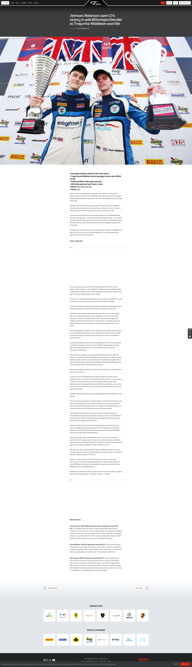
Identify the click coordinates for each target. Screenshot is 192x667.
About (82, 661)
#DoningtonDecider (84, 187)
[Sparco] (63, 640)
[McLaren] (116, 616)
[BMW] (63, 616)
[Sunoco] (89, 640)
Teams (96, 661)
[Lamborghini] (103, 616)
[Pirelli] (49, 640)
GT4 (78, 189)
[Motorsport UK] (103, 640)
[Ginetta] (89, 616)
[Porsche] (143, 616)
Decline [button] (176, 664)
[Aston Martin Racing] (49, 616)
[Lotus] (76, 640)
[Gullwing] (129, 640)
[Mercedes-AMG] (129, 616)
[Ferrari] (76, 616)
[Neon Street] (143, 640)
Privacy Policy (102, 661)
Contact (109, 661)
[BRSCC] (116, 640)
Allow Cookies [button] (186, 664)
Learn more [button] (112, 664)
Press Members (89, 661)
